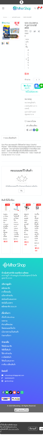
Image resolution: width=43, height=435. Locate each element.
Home (5, 17)
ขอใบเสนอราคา (32, 91)
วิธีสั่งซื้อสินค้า (6, 350)
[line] (7, 392)
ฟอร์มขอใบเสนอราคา (9, 299)
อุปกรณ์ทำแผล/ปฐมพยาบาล (19, 17)
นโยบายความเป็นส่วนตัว (10, 332)
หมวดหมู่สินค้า (30, 102)
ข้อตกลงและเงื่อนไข (8, 328)
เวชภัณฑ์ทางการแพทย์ (31, 107)
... (9, 17)
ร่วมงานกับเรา (6, 335)
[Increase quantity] (39, 79)
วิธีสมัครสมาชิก (7, 346)
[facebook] (3, 392)
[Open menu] (3, 8)
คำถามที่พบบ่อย (7, 324)
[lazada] (18, 392)
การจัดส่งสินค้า (6, 357)
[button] (35, 8)
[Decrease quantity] (33, 79)
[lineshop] (22, 392)
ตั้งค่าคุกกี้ (33, 429)
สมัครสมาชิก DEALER (9, 306)
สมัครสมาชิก (6, 288)
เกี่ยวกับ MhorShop (8, 317)
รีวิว (21, 191)
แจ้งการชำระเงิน (7, 295)
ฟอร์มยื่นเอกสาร (7, 303)
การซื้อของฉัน (6, 292)
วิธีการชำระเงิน (7, 353)
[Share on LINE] (37, 130)
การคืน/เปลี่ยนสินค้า (9, 364)
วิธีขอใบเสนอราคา (8, 361)
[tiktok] (10, 392)
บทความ (4, 321)
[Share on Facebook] (34, 130)
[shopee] (14, 392)
